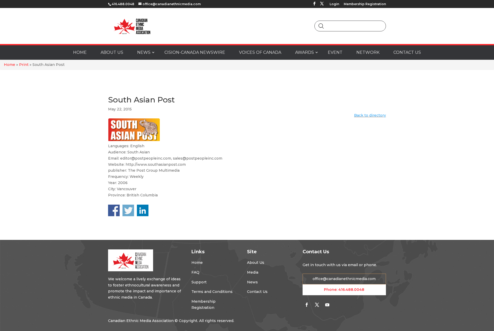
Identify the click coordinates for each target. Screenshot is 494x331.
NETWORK (368, 52)
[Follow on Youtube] (327, 305)
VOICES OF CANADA (260, 52)
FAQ (195, 272)
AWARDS (304, 52)
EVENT (335, 52)
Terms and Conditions (212, 291)
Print (24, 64)
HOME (80, 52)
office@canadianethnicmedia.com (344, 278)
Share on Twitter (128, 210)
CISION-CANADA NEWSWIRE (194, 52)
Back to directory (370, 115)
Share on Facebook (114, 210)
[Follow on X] (317, 305)
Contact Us (257, 291)
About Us (255, 262)
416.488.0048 (351, 289)
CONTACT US (407, 52)
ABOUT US (112, 52)
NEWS (144, 52)
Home (9, 64)
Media (252, 272)
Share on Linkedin (142, 210)
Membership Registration (365, 4)
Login (334, 4)
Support (199, 282)
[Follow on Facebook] (307, 305)
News (252, 282)
